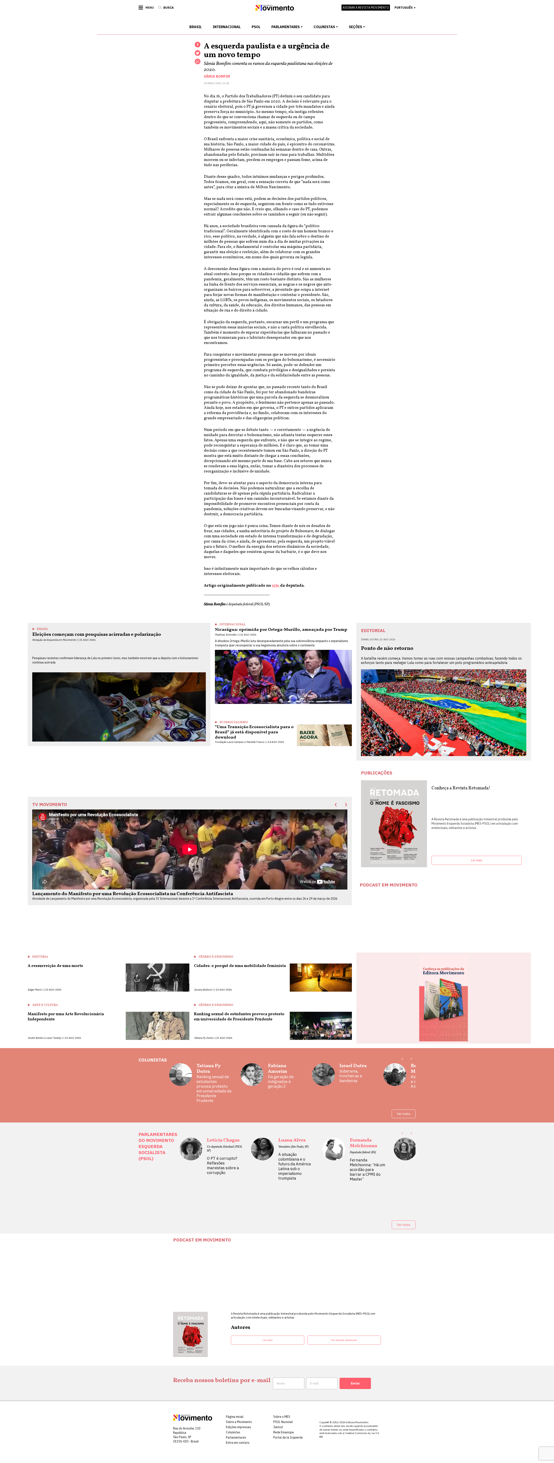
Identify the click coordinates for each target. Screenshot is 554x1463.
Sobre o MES (281, 1417)
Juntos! (278, 1427)
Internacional (227, 27)
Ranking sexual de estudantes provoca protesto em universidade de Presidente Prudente (214, 1088)
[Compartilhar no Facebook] (197, 44)
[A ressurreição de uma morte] (157, 978)
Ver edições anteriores (344, 1340)
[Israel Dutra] (323, 1076)
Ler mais (476, 860)
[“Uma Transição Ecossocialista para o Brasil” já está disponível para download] (324, 735)
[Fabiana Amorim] (252, 1076)
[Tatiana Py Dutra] (180, 1083)
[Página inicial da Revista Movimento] (274, 9)
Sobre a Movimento (239, 1422)
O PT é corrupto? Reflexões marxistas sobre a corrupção (223, 1165)
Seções (355, 27)
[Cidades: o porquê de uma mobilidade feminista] (321, 978)
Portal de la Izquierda (288, 1437)
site (276, 585)
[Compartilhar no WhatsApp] (197, 61)
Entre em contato (238, 1443)
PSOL (256, 27)
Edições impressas (238, 1427)
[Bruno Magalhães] (394, 1076)
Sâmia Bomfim (217, 76)
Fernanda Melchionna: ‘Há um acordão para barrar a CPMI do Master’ (367, 1170)
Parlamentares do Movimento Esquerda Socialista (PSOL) (157, 1146)
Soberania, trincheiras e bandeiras (350, 1076)
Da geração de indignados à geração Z (281, 1081)
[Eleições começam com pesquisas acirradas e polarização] (119, 707)
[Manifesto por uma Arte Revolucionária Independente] (157, 1026)
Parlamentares (285, 27)
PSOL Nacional (283, 1422)
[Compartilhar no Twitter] (197, 53)
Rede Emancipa (283, 1432)
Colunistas (324, 27)
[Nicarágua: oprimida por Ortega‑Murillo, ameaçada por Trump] (283, 677)
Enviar (355, 1383)
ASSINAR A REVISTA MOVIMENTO (366, 8)
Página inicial (234, 1417)
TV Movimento (49, 804)
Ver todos (403, 1114)
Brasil (195, 27)
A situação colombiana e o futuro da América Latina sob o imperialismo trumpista (294, 1166)
